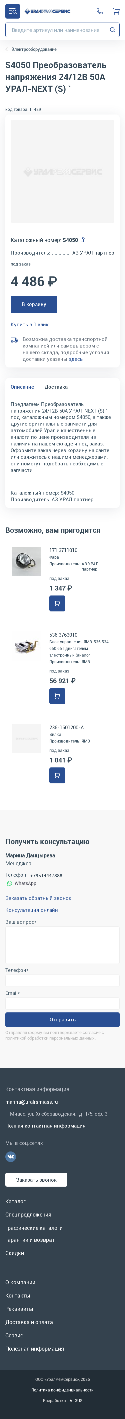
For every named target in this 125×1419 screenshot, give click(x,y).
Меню (12, 11)
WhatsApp (25, 883)
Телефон (16, 970)
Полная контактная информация (45, 1125)
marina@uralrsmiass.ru (31, 1101)
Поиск (113, 30)
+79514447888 (46, 875)
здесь (76, 358)
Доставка (56, 386)
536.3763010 (63, 634)
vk (10, 1156)
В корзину (34, 304)
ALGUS (76, 1400)
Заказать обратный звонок (38, 898)
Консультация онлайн (31, 910)
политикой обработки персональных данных (50, 1038)
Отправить (63, 1019)
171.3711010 (63, 550)
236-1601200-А (66, 727)
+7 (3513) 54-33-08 (100, 11)
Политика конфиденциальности (62, 1389)
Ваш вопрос (20, 921)
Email (12, 992)
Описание (22, 386)
